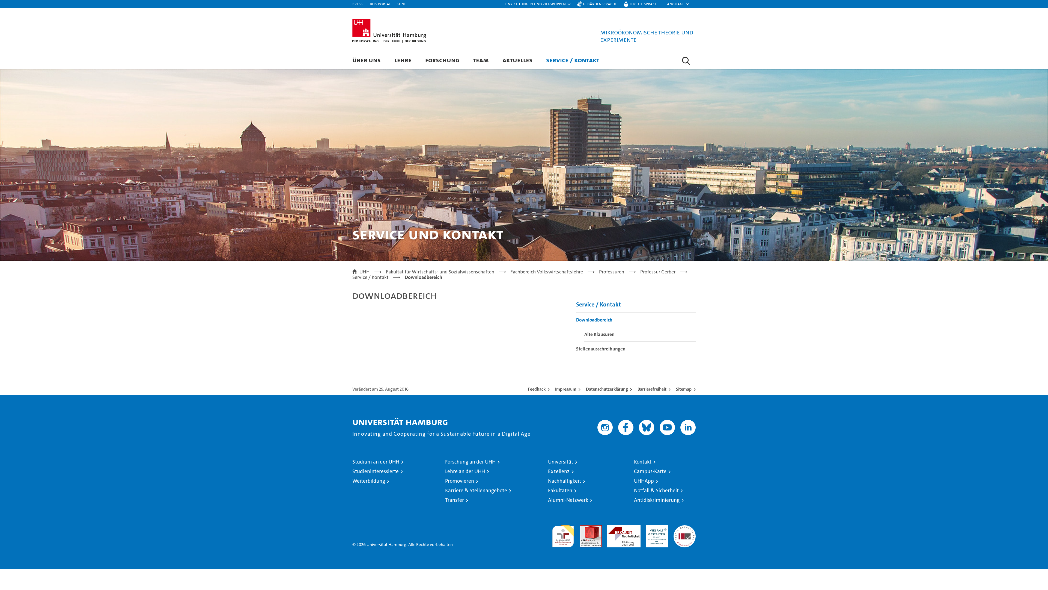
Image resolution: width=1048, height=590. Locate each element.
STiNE (401, 4)
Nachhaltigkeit (564, 480)
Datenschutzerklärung (607, 389)
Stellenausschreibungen (601, 349)
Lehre (403, 59)
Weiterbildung (368, 480)
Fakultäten (560, 490)
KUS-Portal (380, 4)
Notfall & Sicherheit (656, 490)
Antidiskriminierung (657, 500)
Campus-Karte (650, 471)
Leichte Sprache (644, 4)
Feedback (537, 389)
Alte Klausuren (599, 334)
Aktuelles (517, 59)
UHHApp (644, 480)
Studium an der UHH (375, 461)
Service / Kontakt (572, 59)
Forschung (442, 59)
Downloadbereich (594, 320)
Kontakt (642, 461)
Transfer (454, 500)
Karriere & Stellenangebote (476, 490)
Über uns (366, 59)
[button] (538, 4)
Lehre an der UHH (465, 471)
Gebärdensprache (600, 4)
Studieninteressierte (375, 471)
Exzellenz (559, 471)
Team (481, 59)
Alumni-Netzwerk (568, 500)
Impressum (565, 389)
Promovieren (459, 480)
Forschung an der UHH (470, 461)
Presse (358, 4)
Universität (560, 461)
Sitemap (684, 389)
